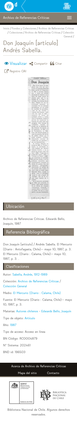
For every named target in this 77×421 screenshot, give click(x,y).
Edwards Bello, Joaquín (56, 311)
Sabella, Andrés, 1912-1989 (29, 274)
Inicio (6, 28)
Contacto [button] (53, 373)
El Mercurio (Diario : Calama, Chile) (37, 293)
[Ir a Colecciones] (67, 6)
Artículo (30, 318)
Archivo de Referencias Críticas (56, 28)
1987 (13, 325)
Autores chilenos (27, 311)
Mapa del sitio (27, 373)
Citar (58, 63)
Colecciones (16, 32)
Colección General (15, 286)
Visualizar (18, 63)
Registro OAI (18, 71)
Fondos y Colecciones (24, 28)
